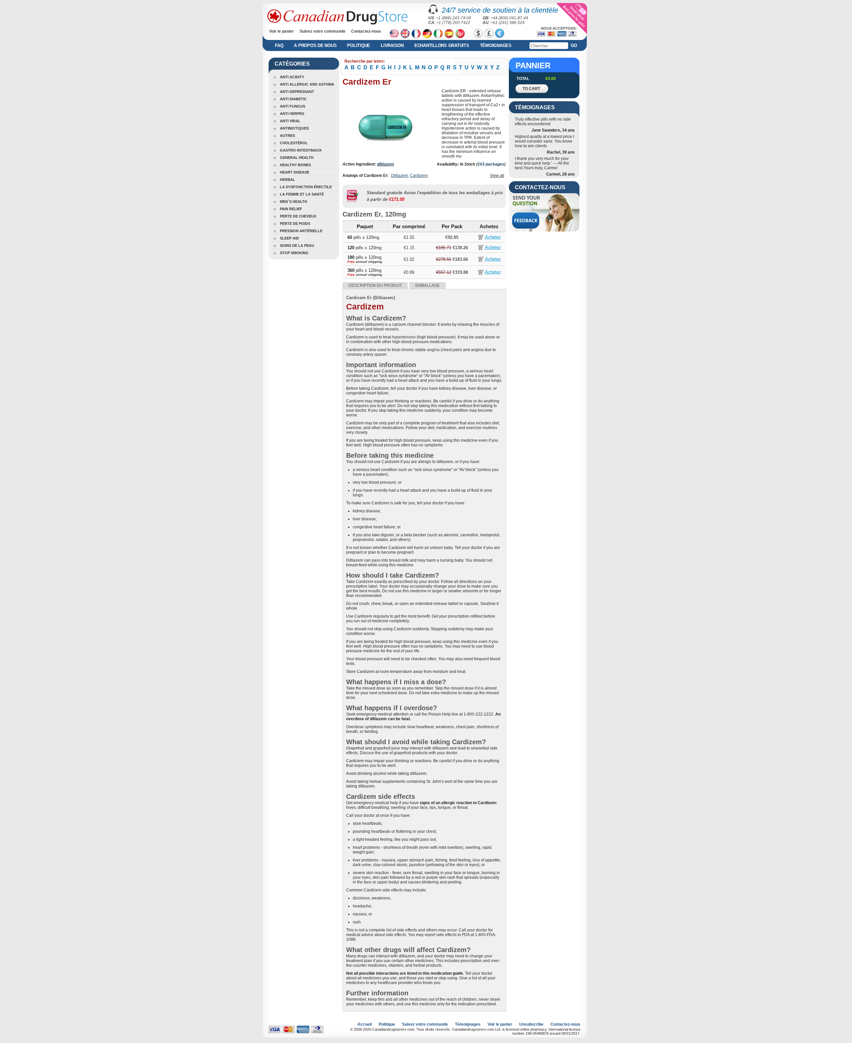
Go (574, 45)
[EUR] (499, 33)
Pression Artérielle (301, 231)
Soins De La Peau (297, 246)
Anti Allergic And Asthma (307, 84)
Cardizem (419, 175)
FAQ (279, 45)
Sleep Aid (289, 238)
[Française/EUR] (416, 33)
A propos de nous (315, 45)
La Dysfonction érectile (306, 187)
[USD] (478, 33)
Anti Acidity (292, 77)
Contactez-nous (366, 31)
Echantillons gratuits (441, 45)
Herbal (287, 180)
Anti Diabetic (293, 99)
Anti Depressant (297, 92)
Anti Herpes (292, 114)
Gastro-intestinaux (300, 150)
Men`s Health (293, 202)
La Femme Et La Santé (302, 194)
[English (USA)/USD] (394, 33)
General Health (297, 158)
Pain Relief (291, 209)
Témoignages (496, 45)
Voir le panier (281, 31)
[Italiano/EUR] (438, 33)
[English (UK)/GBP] (405, 33)
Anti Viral (290, 121)
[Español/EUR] (449, 33)
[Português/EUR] (460, 33)
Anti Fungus (292, 106)
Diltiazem (399, 175)
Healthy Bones (295, 165)
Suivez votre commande (322, 31)
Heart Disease (294, 172)
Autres (287, 136)
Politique (358, 45)
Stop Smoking (294, 253)
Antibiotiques (294, 128)
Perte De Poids (295, 224)
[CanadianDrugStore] (337, 17)
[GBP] (489, 33)
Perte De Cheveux (298, 216)
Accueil (364, 1024)
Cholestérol (294, 143)
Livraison (392, 45)
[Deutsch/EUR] (427, 33)
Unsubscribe (531, 1024)
